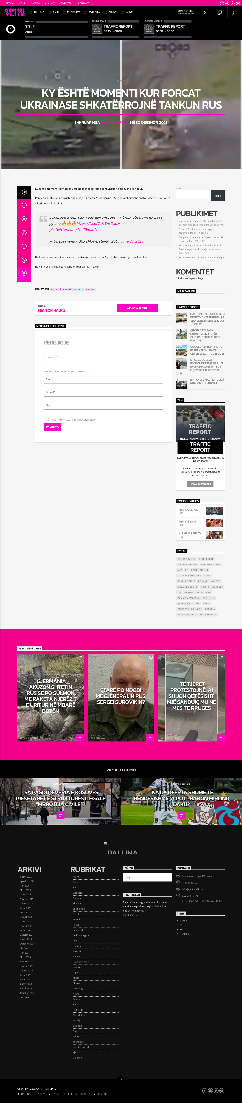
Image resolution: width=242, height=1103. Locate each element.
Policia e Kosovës (188, 597)
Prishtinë (209, 597)
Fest (182, 929)
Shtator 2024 (26, 934)
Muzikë (76, 983)
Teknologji (78, 1041)
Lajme (50, 3)
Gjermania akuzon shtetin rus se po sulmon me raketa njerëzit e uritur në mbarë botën (50, 696)
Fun (75, 940)
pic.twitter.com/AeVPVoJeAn (73, 229)
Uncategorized (81, 1047)
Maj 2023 (24, 997)
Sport (76, 1036)
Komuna (77, 946)
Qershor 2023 (27, 992)
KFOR (207, 575)
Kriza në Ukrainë (61, 289)
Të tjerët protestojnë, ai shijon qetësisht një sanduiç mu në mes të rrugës (191, 696)
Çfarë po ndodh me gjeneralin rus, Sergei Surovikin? (121, 696)
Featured (78, 930)
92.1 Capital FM (187, 559)
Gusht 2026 (26, 876)
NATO (199, 592)
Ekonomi (77, 903)
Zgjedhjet (78, 1057)
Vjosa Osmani (208, 614)
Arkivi (41, 1094)
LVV (179, 592)
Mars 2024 (25, 957)
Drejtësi (77, 898)
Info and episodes (200, 484)
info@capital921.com (193, 889)
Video (36, 3)
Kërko (179, 188)
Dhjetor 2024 (26, 925)
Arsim (76, 876)
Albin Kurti (206, 559)
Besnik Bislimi (199, 570)
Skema (10, 3)
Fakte (76, 924)
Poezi (76, 1004)
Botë (75, 887)
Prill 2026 (24, 885)
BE (186, 570)
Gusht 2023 (26, 983)
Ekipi (23, 3)
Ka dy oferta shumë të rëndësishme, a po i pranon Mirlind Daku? (181, 798)
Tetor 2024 (25, 930)
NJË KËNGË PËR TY (189, 533)
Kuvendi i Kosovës (212, 586)
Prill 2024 (24, 952)
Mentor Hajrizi (115, 122)
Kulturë (77, 967)
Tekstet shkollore (190, 609)
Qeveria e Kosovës (189, 603)
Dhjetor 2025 (26, 899)
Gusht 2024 (26, 939)
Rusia (78, 289)
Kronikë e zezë (81, 961)
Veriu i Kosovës (187, 614)
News (76, 993)
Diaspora (77, 892)
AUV (180, 570)
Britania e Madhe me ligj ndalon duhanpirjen (201, 257)
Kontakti (83, 3)
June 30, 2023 (131, 241)
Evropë (121, 81)
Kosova (202, 581)
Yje (74, 1052)
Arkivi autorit (137, 308)
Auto (75, 882)
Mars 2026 (25, 890)
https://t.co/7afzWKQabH (98, 223)
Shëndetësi (79, 1015)
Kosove (77, 956)
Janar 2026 (25, 894)
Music (76, 977)
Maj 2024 (24, 948)
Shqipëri (77, 1025)
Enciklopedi (79, 908)
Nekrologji (78, 988)
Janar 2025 (25, 921)
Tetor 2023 (25, 975)
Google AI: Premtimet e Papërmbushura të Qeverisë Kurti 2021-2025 (207, 350)
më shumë (129, 914)
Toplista (66, 3)
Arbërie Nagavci (211, 564)
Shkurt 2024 (26, 961)
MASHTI (188, 592)
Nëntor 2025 (26, 903)
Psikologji (78, 1009)
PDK (208, 592)
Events (76, 914)
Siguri (76, 1031)
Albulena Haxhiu (188, 564)
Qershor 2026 (27, 881)
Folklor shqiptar (81, 935)
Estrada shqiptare (189, 575)
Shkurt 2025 (26, 916)
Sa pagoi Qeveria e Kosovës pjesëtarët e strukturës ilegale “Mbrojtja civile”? (60, 798)
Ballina (39, 12)
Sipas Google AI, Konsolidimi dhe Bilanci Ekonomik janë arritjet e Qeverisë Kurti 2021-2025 (200, 249)
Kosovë (215, 581)
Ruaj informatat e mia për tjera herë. (74, 419)
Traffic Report (189, 509)
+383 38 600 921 (190, 882)
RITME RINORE (187, 521)
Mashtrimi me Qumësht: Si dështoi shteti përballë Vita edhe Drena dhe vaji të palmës (207, 319)
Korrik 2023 (26, 988)
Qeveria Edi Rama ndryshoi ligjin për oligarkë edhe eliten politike (205, 335)
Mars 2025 (25, 912)
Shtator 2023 (26, 979)
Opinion (77, 999)
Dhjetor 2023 (26, 966)
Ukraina (89, 289)
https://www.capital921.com (197, 876)
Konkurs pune (186, 581)
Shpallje (77, 1020)
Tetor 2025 (25, 908)
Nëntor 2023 (26, 970)
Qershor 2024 (27, 943)
